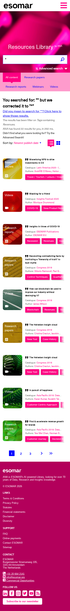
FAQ (5, 533)
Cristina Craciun (42, 333)
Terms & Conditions (13, 498)
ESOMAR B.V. (40, 235)
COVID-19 (32, 208)
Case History (49, 339)
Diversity (7, 520)
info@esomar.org (15, 577)
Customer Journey (36, 439)
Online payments (12, 538)
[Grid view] (58, 143)
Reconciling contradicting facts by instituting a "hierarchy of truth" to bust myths (44, 259)
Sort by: (8, 143)
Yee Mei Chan (41, 433)
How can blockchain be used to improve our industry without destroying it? (43, 292)
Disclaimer (8, 516)
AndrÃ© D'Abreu (42, 171)
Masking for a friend (39, 193)
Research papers (34, 77)
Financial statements (14, 512)
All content (12, 77)
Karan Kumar (40, 398)
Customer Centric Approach (42, 404)
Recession (32, 241)
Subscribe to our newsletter (22, 601)
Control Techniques (37, 276)
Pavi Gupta (58, 271)
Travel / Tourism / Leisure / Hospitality (47, 177)
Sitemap (7, 547)
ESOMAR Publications (48, 231)
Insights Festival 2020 (48, 198)
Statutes (7, 507)
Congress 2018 (44, 267)
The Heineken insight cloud (43, 324)
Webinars (38, 86)
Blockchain (33, 309)
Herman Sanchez (58, 433)
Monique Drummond (43, 202)
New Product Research (55, 208)
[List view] (51, 143)
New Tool (32, 339)
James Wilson (40, 303)
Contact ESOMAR (13, 542)
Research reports (16, 86)
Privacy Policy (10, 503)
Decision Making (61, 439)
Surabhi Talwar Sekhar (59, 398)
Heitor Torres (59, 171)
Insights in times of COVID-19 (44, 226)
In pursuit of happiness (41, 390)
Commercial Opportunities (20, 580)
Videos (54, 86)
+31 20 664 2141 (15, 573)
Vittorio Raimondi (43, 271)
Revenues (48, 241)
